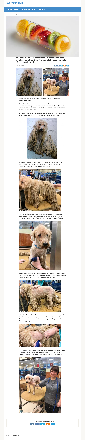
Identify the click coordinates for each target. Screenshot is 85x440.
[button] (42, 36)
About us (42, 9)
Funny (34, 9)
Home (10, 9)
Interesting (26, 9)
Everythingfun (14, 2)
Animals (17, 9)
